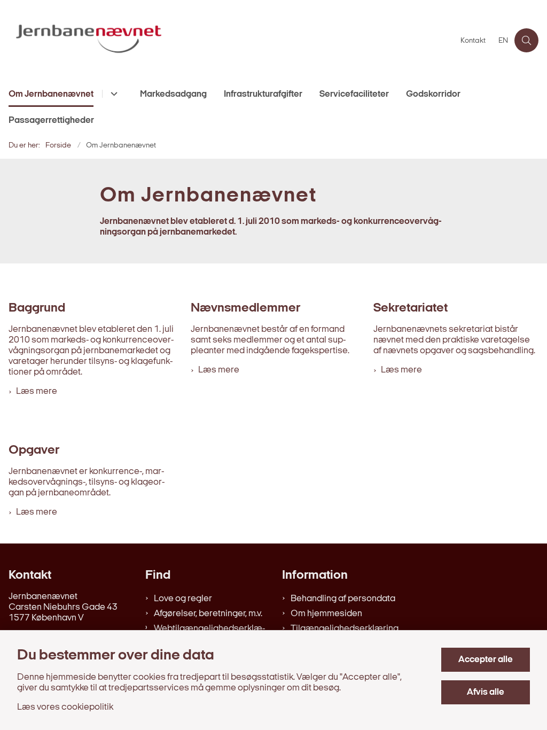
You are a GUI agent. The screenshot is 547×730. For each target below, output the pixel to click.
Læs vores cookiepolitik (65, 707)
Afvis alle (485, 692)
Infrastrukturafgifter (263, 94)
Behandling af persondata (343, 598)
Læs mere (36, 391)
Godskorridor (433, 94)
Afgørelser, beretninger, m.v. (208, 613)
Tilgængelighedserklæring (344, 628)
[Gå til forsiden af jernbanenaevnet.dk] (227, 40)
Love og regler (183, 598)
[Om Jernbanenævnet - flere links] (112, 94)
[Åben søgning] (526, 40)
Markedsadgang (173, 94)
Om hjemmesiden (326, 613)
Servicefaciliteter (354, 94)
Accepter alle (485, 659)
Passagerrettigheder (51, 120)
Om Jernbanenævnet (51, 94)
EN (503, 41)
